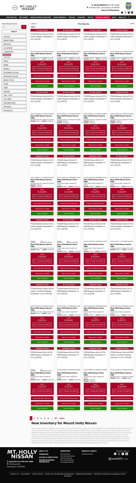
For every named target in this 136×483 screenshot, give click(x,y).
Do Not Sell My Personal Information (59, 474)
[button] (11, 17)
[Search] (23, 27)
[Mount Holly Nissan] (24, 7)
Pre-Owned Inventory (67, 456)
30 (56, 418)
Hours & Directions (110, 10)
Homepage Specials (67, 462)
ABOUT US (43, 451)
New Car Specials (66, 458)
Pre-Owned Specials (67, 460)
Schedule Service (87, 454)
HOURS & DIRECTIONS (48, 457)
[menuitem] (14, 55)
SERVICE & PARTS (89, 451)
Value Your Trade (42, 81)
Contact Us (14, 474)
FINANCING (44, 454)
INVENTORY (65, 451)
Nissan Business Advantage (46, 461)
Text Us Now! (42, 86)
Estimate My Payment (42, 76)
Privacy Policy (38, 474)
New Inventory (65, 454)
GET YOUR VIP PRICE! (42, 69)
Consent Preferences (83, 474)
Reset (13, 31)
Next (62, 418)
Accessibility (26, 474)
